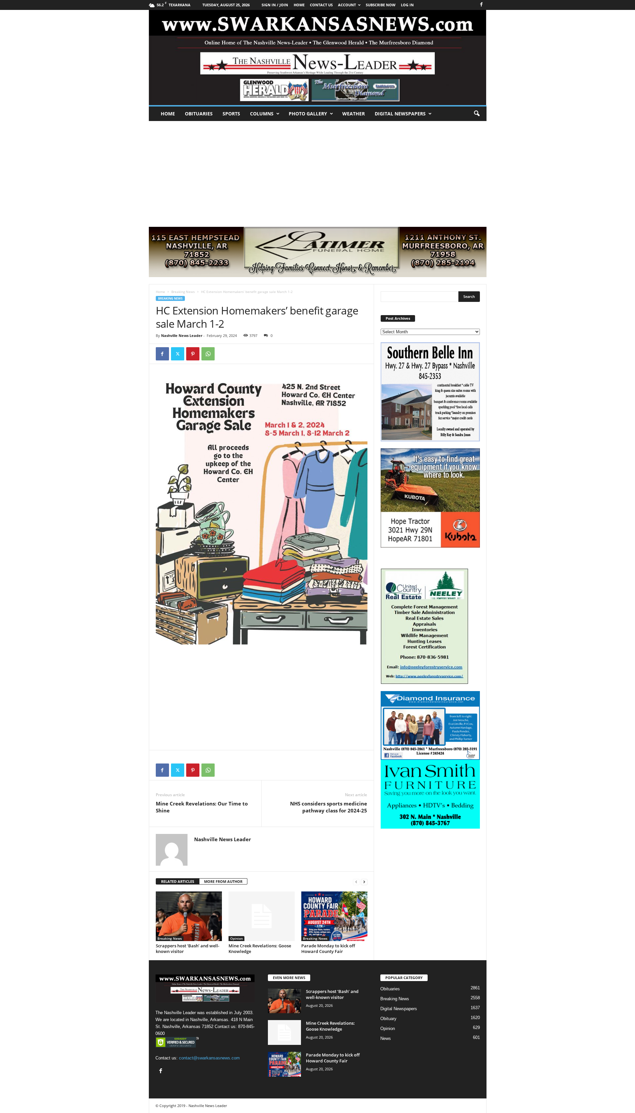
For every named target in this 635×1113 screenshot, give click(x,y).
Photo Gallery (308, 113)
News (385, 1038)
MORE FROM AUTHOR (223, 881)
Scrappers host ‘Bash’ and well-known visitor (187, 948)
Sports (231, 113)
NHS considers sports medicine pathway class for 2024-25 (328, 807)
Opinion (236, 938)
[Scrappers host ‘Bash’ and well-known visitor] (189, 916)
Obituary (388, 1018)
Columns (262, 113)
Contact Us (321, 4)
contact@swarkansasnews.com (209, 1057)
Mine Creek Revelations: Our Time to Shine (202, 807)
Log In (407, 4)
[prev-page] (356, 881)
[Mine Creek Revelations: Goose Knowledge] (262, 916)
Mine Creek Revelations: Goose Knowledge (260, 948)
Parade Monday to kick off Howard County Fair (328, 948)
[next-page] (364, 881)
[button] (476, 113)
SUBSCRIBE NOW (381, 4)
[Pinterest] (192, 353)
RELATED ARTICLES (177, 881)
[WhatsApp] (208, 353)
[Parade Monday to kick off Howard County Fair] (334, 916)
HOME (299, 4)
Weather (353, 113)
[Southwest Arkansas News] (318, 57)
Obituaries (199, 113)
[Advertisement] (317, 170)
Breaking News (183, 291)
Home (168, 113)
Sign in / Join (275, 4)
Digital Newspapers (400, 113)
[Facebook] (482, 5)
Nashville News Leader (181, 335)
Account (347, 4)
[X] (177, 353)
